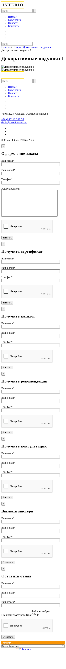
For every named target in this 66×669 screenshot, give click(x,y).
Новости (13, 22)
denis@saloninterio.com (14, 122)
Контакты (13, 26)
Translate (26, 649)
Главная (5, 47)
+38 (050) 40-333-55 (12, 119)
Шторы (12, 16)
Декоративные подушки (37, 47)
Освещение (14, 19)
